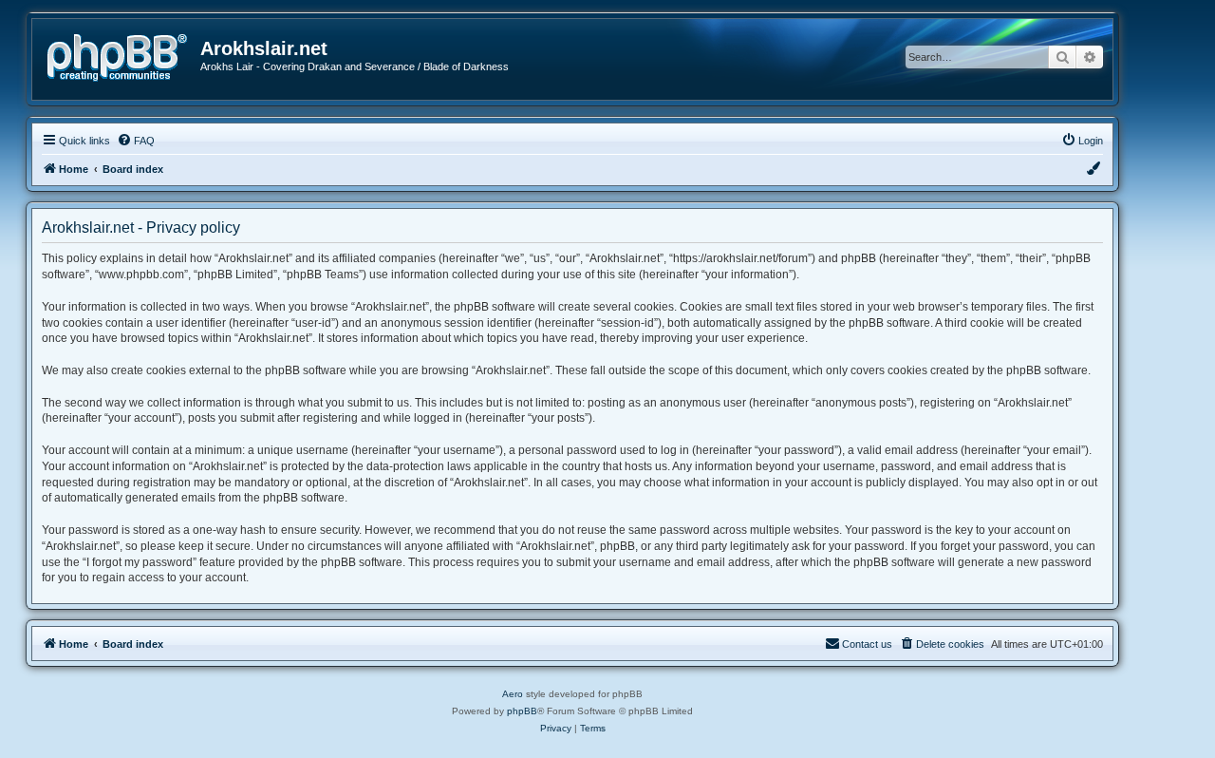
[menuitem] (136, 140)
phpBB (522, 711)
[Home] (123, 55)
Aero (512, 694)
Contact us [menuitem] (867, 644)
